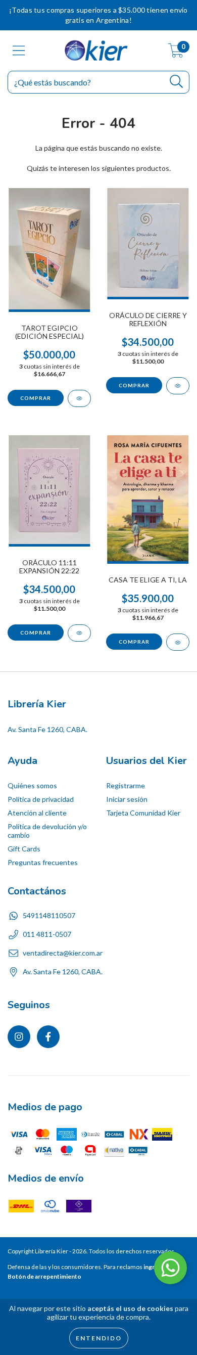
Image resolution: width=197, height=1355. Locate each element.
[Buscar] (176, 82)
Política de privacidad (41, 799)
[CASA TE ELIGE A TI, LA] (177, 642)
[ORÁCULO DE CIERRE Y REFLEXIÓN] (177, 385)
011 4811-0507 (47, 934)
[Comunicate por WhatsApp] (170, 1267)
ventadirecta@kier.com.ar (63, 952)
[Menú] (19, 50)
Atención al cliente (37, 812)
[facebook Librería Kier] (48, 1036)
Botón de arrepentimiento (44, 1276)
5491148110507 (49, 915)
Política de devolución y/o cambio (47, 830)
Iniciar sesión (126, 799)
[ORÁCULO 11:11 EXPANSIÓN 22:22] (79, 633)
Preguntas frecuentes (43, 862)
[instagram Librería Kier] (19, 1036)
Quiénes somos (32, 785)
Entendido (99, 1338)
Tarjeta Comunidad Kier (143, 812)
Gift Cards (24, 848)
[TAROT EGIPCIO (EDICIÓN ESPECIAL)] (79, 398)
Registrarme (125, 785)
